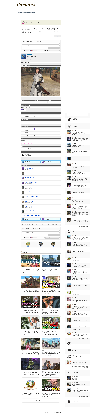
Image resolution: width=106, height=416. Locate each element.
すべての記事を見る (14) (83, 396)
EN (32, 50)
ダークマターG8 (36, 130)
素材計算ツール (49, 50)
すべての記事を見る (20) (83, 226)
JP (24, 50)
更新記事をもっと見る (41, 400)
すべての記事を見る (84, 367)
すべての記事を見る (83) (83, 338)
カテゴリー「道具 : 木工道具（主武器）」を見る (31, 215)
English (58, 36)
